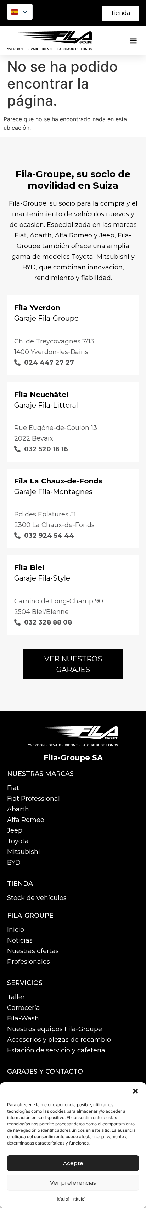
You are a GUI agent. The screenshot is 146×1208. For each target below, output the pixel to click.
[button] (135, 1091)
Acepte (73, 1163)
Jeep (14, 830)
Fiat (13, 788)
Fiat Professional (33, 798)
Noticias (20, 940)
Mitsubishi (23, 852)
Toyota (18, 841)
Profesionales (28, 962)
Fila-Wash (23, 1018)
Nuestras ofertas (33, 951)
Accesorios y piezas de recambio (59, 1040)
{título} (63, 1199)
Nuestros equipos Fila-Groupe (54, 1029)
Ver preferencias (73, 1182)
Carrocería (23, 1008)
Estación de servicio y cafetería (56, 1050)
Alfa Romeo (25, 820)
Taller (16, 997)
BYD (14, 862)
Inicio (15, 930)
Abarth (18, 809)
